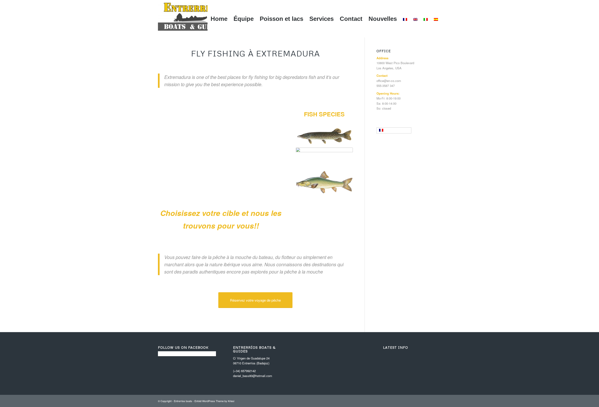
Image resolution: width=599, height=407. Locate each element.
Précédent (168, 144)
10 (235, 178)
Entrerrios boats (183, 401)
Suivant (274, 144)
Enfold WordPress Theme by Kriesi (214, 401)
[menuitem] (219, 18)
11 (239, 178)
